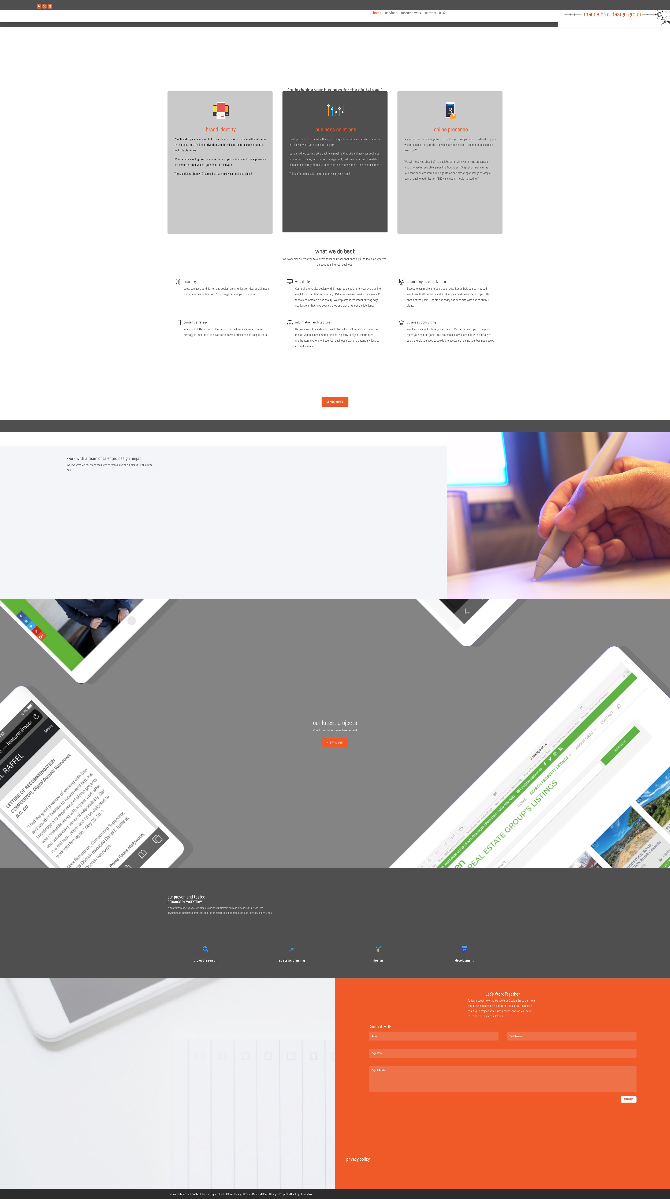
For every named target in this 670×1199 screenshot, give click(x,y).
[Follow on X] (44, 6)
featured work (411, 13)
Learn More (335, 402)
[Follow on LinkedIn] (39, 6)
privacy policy (358, 1159)
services (391, 13)
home (377, 13)
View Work (335, 742)
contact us (433, 13)
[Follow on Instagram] (50, 6)
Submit (629, 1099)
